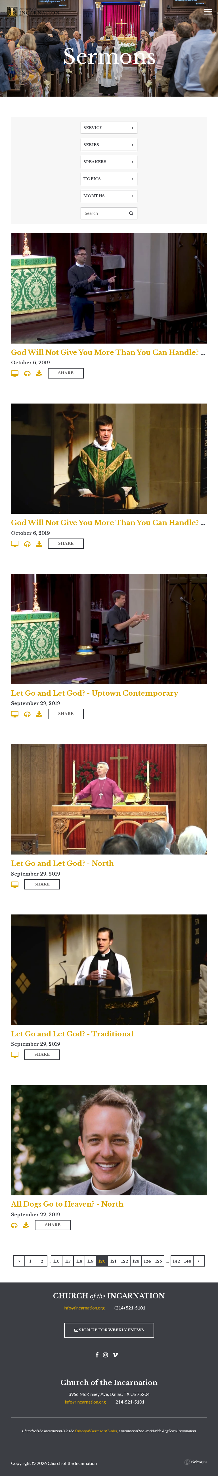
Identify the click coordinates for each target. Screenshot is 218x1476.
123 (136, 1261)
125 (158, 1261)
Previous (19, 1261)
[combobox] (109, 128)
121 (113, 1261)
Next (199, 1261)
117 (68, 1261)
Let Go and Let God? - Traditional (72, 1034)
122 (124, 1261)
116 (56, 1261)
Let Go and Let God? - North (62, 863)
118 (79, 1261)
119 (90, 1261)
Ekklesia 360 (195, 1462)
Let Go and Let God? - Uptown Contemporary (94, 693)
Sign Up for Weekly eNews (111, 1330)
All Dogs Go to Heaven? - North (67, 1204)
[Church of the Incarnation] (33, 11)
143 (187, 1261)
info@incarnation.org (84, 1307)
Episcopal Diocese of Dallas (96, 1431)
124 (147, 1261)
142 (176, 1261)
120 (102, 1261)
